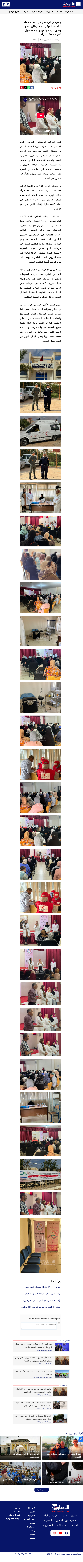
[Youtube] (60, 1533)
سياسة (32, 1534)
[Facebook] (66, 1533)
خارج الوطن (14, 11)
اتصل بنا (17, 1511)
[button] (32, 87)
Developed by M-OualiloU (23, 1554)
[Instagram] (54, 1533)
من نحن (17, 1508)
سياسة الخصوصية (13, 1518)
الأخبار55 (69, 11)
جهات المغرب (37, 11)
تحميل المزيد (41, 1490)
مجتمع (32, 1538)
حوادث (25, 11)
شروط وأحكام (14, 1515)
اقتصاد (59, 11)
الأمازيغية (49, 11)
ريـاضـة (32, 1530)
